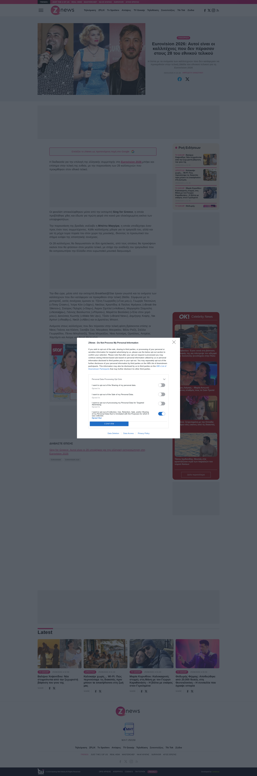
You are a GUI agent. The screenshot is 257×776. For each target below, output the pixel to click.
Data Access (128, 433)
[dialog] (128, 388)
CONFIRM (109, 424)
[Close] (174, 342)
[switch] (161, 385)
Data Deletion (113, 433)
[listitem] (128, 379)
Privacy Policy (144, 433)
